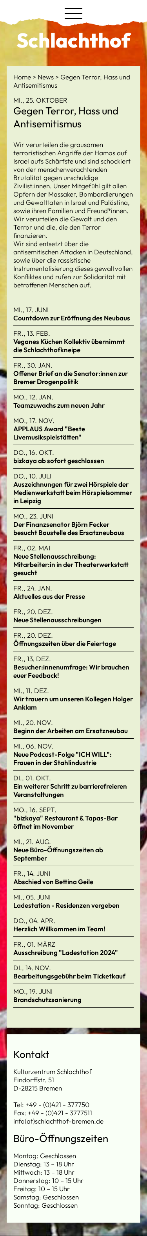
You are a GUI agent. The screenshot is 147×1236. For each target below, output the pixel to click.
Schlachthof (73, 40)
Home (23, 77)
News (46, 77)
